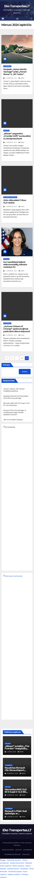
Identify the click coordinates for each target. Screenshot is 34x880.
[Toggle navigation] (17, 18)
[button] (31, 18)
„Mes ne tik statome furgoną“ (13, 419)
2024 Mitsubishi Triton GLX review (14, 201)
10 (22, 358)
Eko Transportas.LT (17, 6)
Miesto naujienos (18, 866)
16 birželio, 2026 (12, 795)
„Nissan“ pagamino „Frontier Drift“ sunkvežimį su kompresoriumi (17, 136)
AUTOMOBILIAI (7, 66)
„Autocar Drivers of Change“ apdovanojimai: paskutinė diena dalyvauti (16, 329)
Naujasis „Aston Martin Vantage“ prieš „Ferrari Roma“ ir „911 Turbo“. (15, 72)
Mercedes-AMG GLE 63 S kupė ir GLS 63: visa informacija (16, 792)
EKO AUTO (6, 130)
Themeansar (17, 845)
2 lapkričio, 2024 (11, 78)
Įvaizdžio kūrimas (13, 869)
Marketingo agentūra (14, 860)
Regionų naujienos (14, 874)
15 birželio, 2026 (12, 816)
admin (22, 78)
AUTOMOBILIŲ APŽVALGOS (10, 197)
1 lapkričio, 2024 (11, 206)
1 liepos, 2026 (11, 751)
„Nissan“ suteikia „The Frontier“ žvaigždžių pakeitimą (17, 748)
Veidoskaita (24, 869)
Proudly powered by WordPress (11, 842)
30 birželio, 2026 (12, 773)
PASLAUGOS (26, 854)
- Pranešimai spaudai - (15, 871)
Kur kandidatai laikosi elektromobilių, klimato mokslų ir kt (15, 264)
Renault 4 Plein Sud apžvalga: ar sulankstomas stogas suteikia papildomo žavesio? (14, 412)
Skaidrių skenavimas (17, 863)
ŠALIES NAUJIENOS (8, 850)
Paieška (6, 365)
